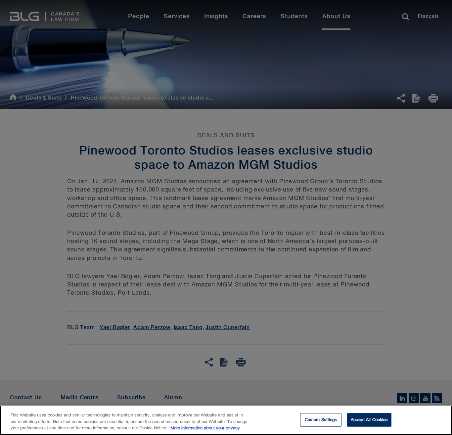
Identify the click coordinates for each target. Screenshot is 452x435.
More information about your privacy (205, 428)
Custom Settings (321, 419)
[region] (226, 420)
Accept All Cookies (369, 419)
